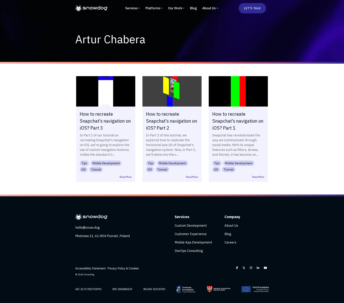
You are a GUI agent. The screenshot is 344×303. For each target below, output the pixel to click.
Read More (126, 177)
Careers (230, 242)
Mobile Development (106, 163)
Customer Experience (191, 234)
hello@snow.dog (87, 227)
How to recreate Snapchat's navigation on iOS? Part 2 (171, 121)
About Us (209, 8)
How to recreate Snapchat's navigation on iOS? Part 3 (105, 121)
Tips (84, 163)
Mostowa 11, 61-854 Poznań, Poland (102, 236)
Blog (193, 8)
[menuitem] (91, 268)
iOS (84, 169)
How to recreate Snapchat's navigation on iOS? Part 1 (237, 121)
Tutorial (96, 169)
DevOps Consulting (189, 251)
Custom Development (191, 225)
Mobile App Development (193, 242)
